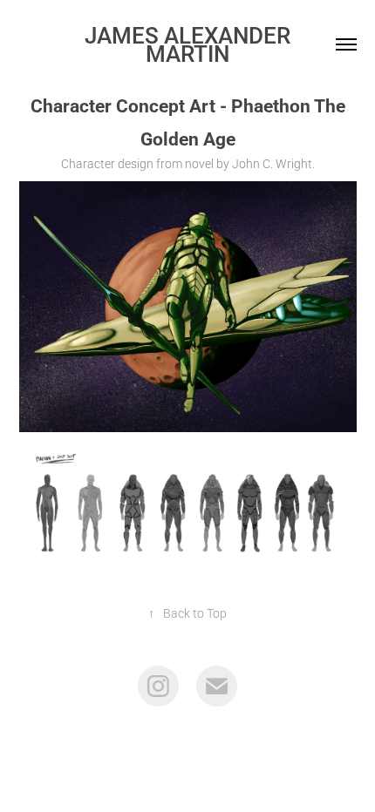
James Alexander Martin (190, 44)
